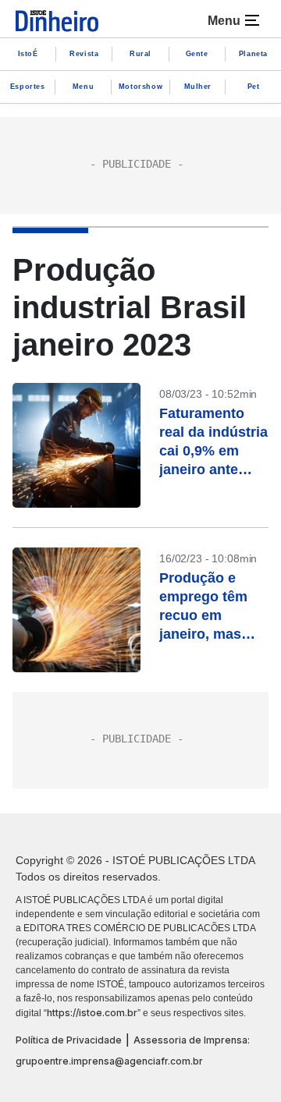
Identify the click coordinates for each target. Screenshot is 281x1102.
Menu (83, 86)
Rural (140, 54)
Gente (197, 54)
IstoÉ (28, 54)
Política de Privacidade (69, 1040)
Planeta (253, 54)
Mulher (198, 86)
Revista (83, 54)
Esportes (27, 86)
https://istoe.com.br (92, 1013)
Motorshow (140, 86)
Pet (253, 86)
